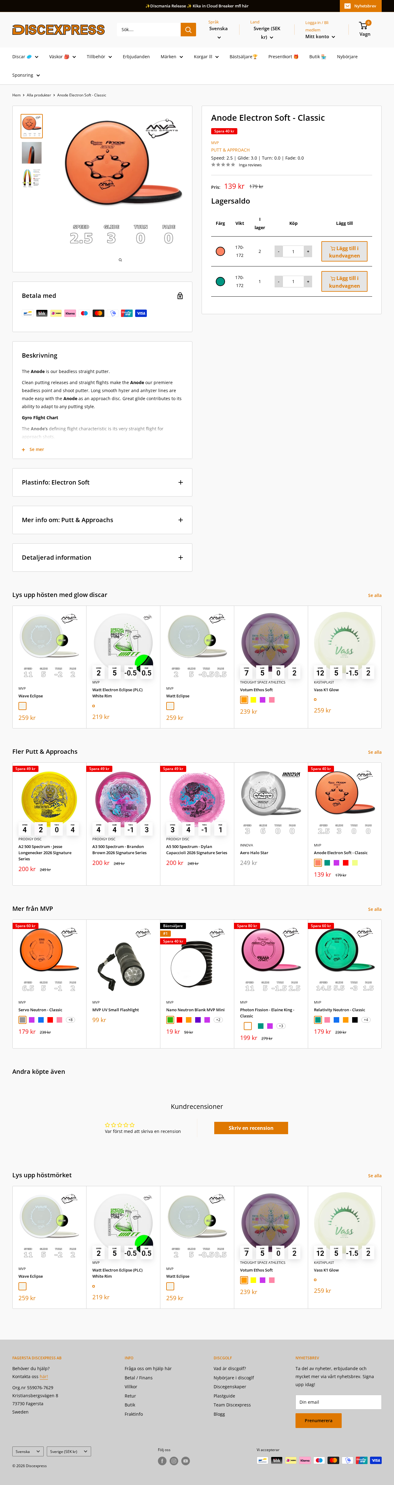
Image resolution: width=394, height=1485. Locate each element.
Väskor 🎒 (59, 56)
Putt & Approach (230, 150)
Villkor (131, 1387)
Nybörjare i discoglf (234, 1378)
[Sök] (188, 29)
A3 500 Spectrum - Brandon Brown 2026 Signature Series (119, 849)
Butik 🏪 (317, 56)
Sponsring (22, 75)
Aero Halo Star (254, 852)
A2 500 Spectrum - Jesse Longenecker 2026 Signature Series (44, 853)
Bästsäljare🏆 (244, 56)
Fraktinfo (134, 1414)
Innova (246, 845)
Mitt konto (317, 36)
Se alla (375, 595)
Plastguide (224, 1396)
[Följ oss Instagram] (174, 1461)
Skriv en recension (251, 1128)
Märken (168, 56)
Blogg (219, 1414)
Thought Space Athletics (262, 682)
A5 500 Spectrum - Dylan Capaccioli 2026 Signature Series (196, 849)
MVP (215, 142)
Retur (130, 1396)
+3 (281, 1026)
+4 (366, 1019)
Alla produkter (39, 95)
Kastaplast (324, 682)
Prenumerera (318, 1420)
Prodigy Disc (30, 839)
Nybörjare (347, 56)
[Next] (381, 667)
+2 (218, 1019)
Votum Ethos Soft (256, 689)
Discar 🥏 (22, 56)
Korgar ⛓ (203, 56)
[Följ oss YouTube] (185, 1461)
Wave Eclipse (30, 696)
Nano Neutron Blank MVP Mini (195, 1009)
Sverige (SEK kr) (63, 1451)
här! (44, 1376)
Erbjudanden (136, 56)
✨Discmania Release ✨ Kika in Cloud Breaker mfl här (197, 6)
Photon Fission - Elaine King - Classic (267, 1013)
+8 (70, 1019)
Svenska (23, 1451)
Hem (16, 95)
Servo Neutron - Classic (40, 1009)
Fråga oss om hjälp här (148, 1368)
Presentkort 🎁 (283, 56)
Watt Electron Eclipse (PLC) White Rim (117, 693)
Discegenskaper (230, 1387)
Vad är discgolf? (230, 1368)
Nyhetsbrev (365, 6)
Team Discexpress (232, 1405)
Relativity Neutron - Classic (339, 1009)
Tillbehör (96, 56)
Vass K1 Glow (326, 689)
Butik (130, 1405)
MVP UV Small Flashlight (115, 1009)
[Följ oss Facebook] (162, 1461)
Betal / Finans (139, 1378)
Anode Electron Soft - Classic (341, 852)
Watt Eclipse (177, 696)
